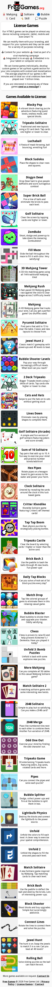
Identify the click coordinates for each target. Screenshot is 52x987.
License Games (25, 984)
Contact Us (43, 976)
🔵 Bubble (43, 14)
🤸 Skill (25, 18)
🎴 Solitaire (27, 14)
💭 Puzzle (41, 18)
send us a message (28, 86)
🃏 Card (10, 18)
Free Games (9, 981)
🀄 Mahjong (9, 14)
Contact (39, 984)
